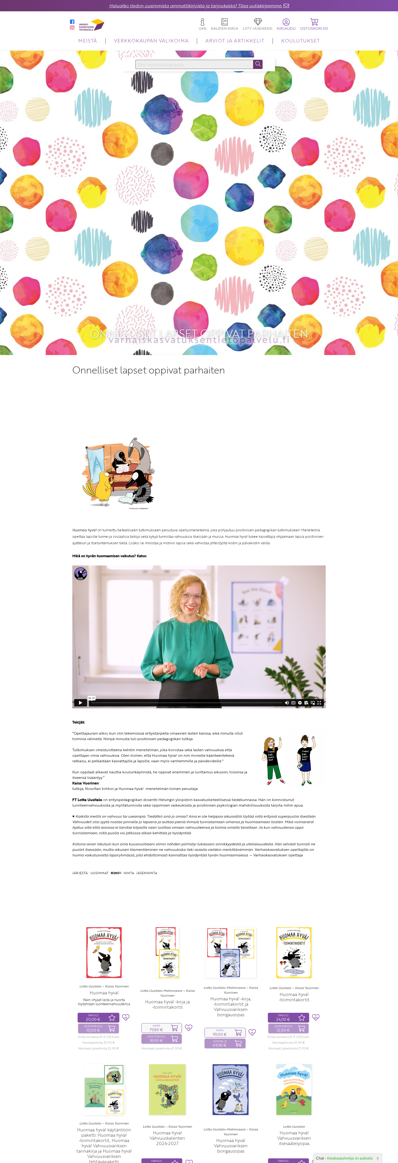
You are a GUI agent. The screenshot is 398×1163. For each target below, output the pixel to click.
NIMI (115, 872)
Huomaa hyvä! (104, 992)
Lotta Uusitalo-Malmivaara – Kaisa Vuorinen (167, 993)
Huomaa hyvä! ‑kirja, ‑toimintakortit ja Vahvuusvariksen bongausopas (230, 1006)
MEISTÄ (87, 40)
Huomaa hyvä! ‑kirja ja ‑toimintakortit (167, 1004)
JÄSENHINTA (146, 872)
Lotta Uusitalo (294, 1126)
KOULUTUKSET (300, 40)
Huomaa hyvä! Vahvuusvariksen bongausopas (231, 1146)
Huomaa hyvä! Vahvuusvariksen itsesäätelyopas (294, 1138)
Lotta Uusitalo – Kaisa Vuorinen (104, 986)
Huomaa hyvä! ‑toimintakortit (294, 997)
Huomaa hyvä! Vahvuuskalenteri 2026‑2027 (167, 1138)
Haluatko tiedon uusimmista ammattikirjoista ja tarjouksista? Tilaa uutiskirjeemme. (195, 5)
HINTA (129, 872)
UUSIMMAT (99, 872)
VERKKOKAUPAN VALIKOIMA (151, 40)
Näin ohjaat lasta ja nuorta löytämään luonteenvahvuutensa (104, 1002)
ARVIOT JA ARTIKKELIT (234, 40)
